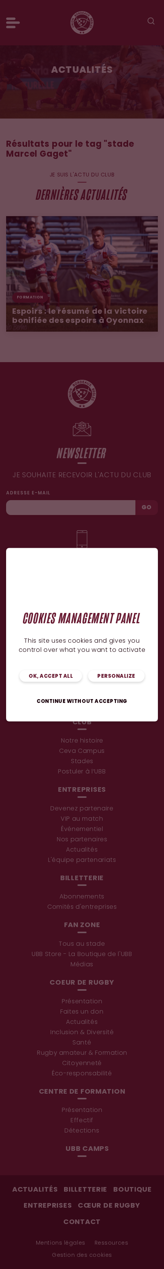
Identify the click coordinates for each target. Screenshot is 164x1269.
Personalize (116, 676)
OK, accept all (51, 676)
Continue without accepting (82, 701)
